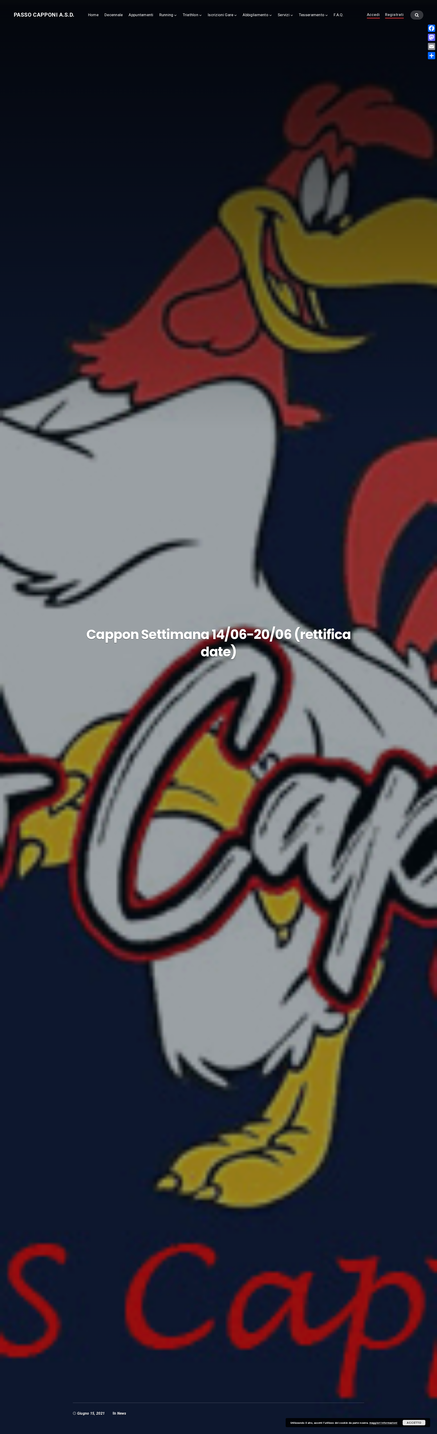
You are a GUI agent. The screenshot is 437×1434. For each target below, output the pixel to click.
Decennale (113, 15)
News (121, 1413)
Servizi (284, 15)
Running (166, 15)
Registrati (394, 15)
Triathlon (190, 15)
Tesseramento (311, 15)
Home (93, 15)
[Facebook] (431, 28)
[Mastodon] (431, 37)
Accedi (373, 15)
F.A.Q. (339, 15)
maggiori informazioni (383, 1422)
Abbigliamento (255, 15)
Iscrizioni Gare (220, 15)
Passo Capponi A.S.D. (44, 15)
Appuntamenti (141, 15)
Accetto (414, 1423)
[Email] (431, 46)
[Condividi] (431, 55)
